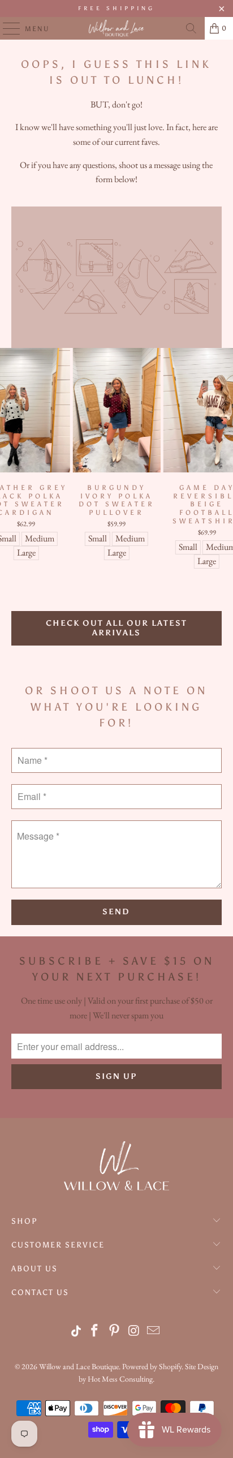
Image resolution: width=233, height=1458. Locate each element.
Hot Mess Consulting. (121, 1379)
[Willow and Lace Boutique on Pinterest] (114, 1331)
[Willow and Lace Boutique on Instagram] (134, 1331)
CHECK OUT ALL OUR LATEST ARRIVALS (116, 628)
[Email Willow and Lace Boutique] (153, 1331)
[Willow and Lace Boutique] (116, 28)
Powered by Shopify (152, 1366)
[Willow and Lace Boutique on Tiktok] (77, 1331)
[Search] (191, 28)
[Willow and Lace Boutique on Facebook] (95, 1331)
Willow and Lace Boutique (79, 1366)
